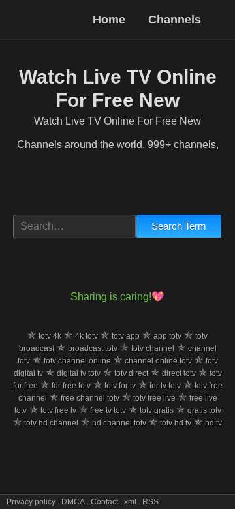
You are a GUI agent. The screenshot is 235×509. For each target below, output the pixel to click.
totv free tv (58, 410)
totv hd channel (51, 422)
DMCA (73, 501)
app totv (167, 336)
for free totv (71, 385)
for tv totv (165, 385)
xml (130, 501)
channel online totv (158, 360)
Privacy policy (31, 501)
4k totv (86, 336)
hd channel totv (119, 422)
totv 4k (50, 336)
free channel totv (90, 398)
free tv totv (108, 410)
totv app (126, 336)
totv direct (131, 373)
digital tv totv (79, 373)
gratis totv (204, 410)
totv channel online (77, 360)
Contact (104, 501)
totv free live (154, 398)
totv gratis (157, 410)
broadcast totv (93, 348)
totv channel (152, 348)
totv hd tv (175, 422)
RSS (150, 501)
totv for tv (120, 385)
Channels (174, 19)
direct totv (179, 373)
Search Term (178, 226)
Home (111, 19)
